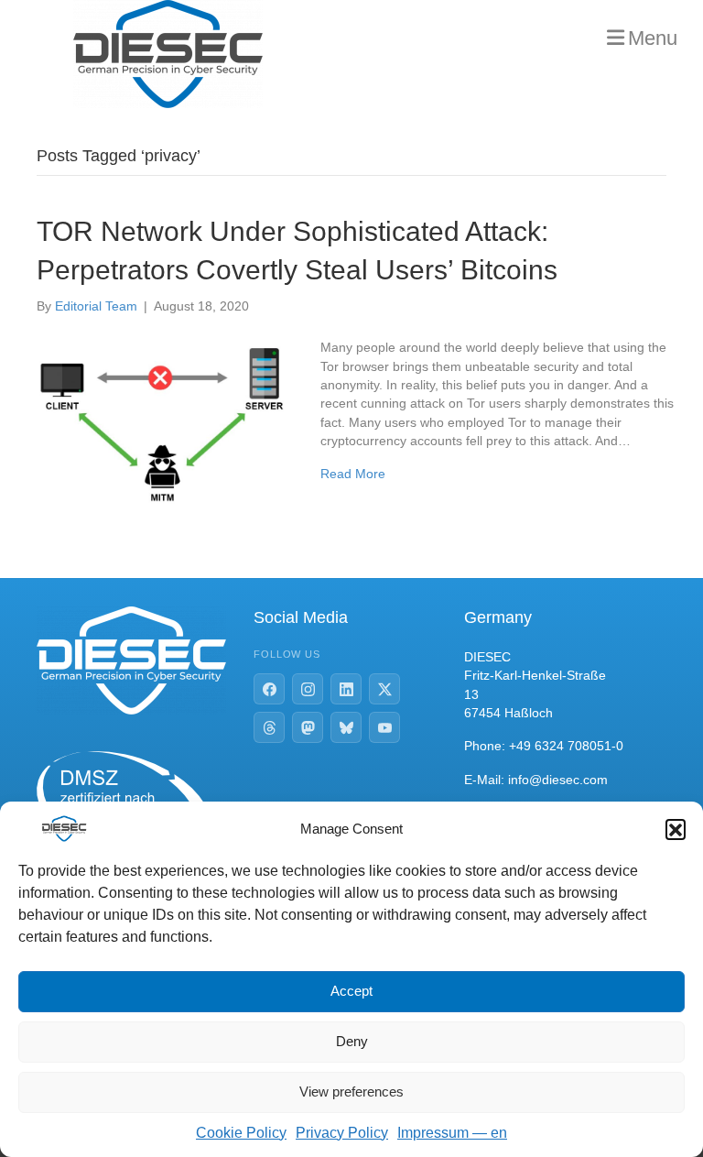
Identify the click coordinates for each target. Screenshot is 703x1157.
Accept (351, 991)
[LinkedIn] (346, 688)
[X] (384, 688)
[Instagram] (307, 688)
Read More (352, 473)
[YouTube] (384, 727)
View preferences (351, 1091)
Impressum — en (452, 1133)
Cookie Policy (241, 1133)
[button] (675, 829)
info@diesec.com (558, 779)
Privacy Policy (342, 1133)
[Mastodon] (307, 727)
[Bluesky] (346, 727)
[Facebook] (269, 688)
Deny (352, 1041)
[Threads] (269, 727)
